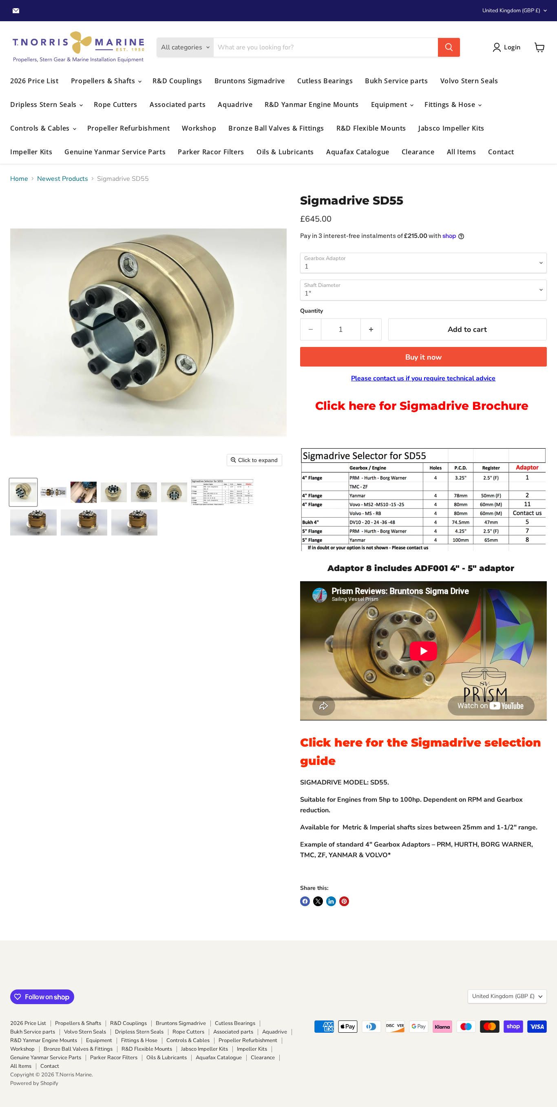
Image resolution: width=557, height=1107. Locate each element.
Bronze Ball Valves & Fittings (276, 128)
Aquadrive (235, 104)
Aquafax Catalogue (357, 151)
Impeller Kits (31, 151)
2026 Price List (34, 80)
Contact (501, 151)
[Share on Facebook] (305, 901)
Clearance (418, 151)
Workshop (199, 128)
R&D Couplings (177, 80)
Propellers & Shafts (104, 80)
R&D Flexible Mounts (371, 128)
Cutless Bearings (325, 80)
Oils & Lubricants (285, 151)
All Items (461, 151)
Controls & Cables (41, 128)
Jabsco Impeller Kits (451, 128)
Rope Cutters (115, 104)
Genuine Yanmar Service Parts (115, 151)
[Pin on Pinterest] (344, 901)
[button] (23, 492)
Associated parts (178, 104)
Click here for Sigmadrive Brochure (423, 406)
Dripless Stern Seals (44, 104)
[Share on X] (318, 901)
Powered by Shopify (34, 1083)
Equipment (390, 104)
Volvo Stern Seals (469, 80)
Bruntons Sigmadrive (249, 80)
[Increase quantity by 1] (371, 329)
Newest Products (62, 178)
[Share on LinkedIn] (331, 901)
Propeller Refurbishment (128, 128)
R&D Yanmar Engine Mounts (311, 104)
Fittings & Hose (450, 104)
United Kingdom (511, 10)
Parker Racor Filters (211, 151)
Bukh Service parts (396, 80)
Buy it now (423, 357)
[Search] (449, 47)
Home (19, 178)
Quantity (311, 311)
